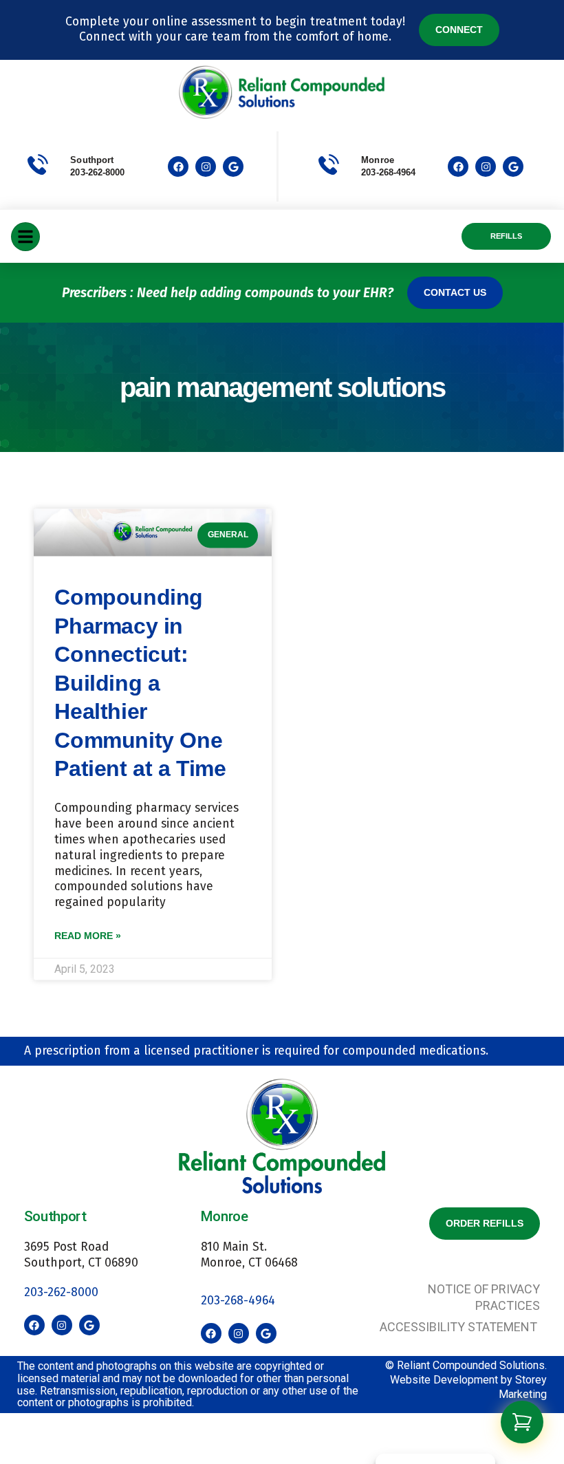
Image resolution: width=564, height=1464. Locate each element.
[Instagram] (205, 166)
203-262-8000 (97, 172)
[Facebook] (178, 166)
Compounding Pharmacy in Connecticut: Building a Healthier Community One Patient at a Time (140, 683)
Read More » (87, 936)
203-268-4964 (238, 1300)
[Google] (233, 166)
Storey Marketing (523, 1387)
